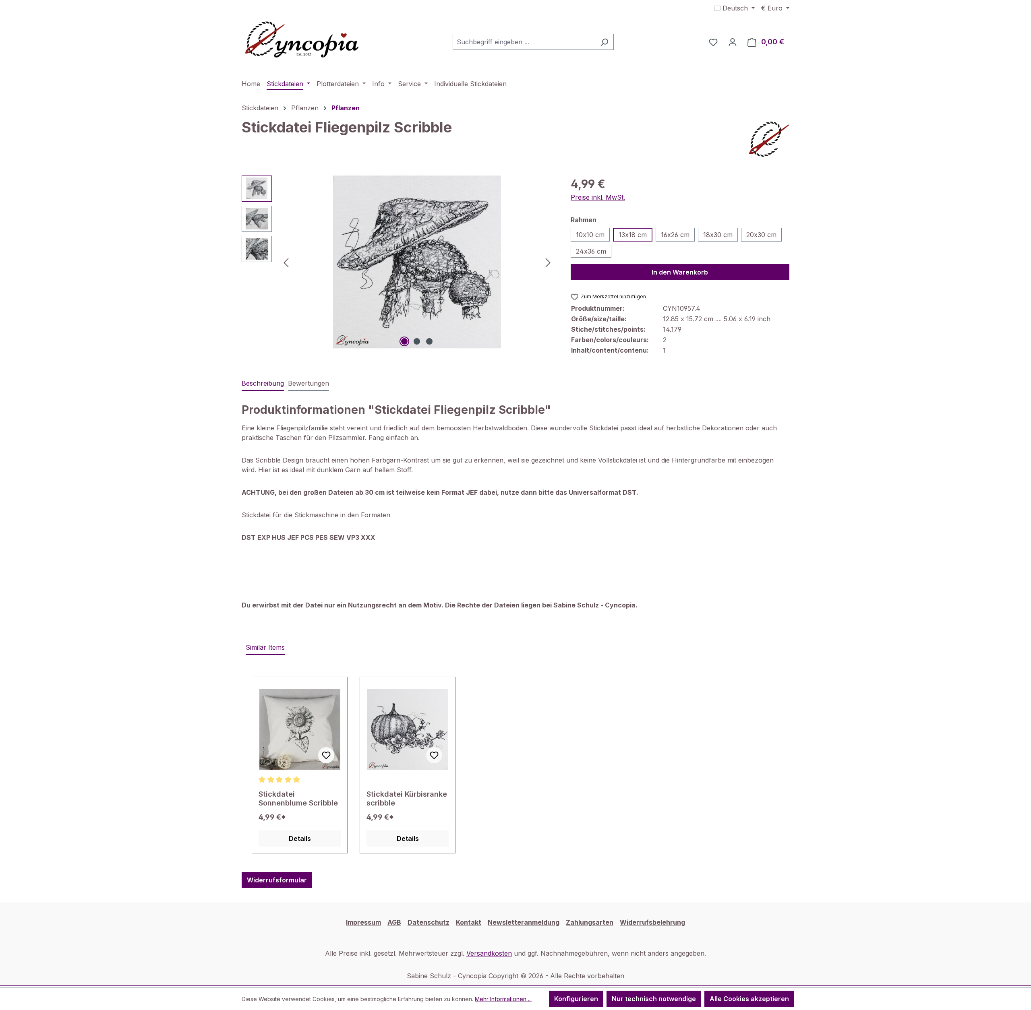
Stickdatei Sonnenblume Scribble (298, 798)
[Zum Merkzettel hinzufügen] (326, 755)
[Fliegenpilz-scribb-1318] (417, 262)
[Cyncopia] (769, 139)
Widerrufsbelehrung (652, 922)
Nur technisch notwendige (654, 999)
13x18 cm (633, 235)
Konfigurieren (576, 999)
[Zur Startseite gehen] (302, 40)
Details (300, 838)
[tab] (263, 383)
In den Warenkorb (680, 272)
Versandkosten (489, 953)
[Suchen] (604, 42)
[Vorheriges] (286, 262)
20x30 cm (761, 235)
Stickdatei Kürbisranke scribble (406, 798)
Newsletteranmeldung (523, 922)
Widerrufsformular (277, 880)
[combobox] (524, 42)
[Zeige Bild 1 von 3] (404, 341)
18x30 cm (718, 235)
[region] (398, 262)
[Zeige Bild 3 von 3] (429, 341)
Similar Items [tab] (265, 647)
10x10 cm (590, 235)
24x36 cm (591, 251)
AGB (394, 922)
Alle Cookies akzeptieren (749, 999)
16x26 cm (675, 235)
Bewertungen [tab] (308, 383)
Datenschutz (428, 922)
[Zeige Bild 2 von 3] (417, 341)
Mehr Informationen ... (503, 999)
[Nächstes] (548, 262)
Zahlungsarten (589, 922)
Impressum (363, 922)
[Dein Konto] (732, 42)
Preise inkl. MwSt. (598, 197)
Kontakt (468, 922)
